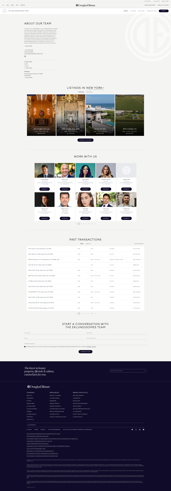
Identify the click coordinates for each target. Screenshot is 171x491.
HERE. (28, 477)
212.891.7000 (44, 464)
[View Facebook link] (132, 429)
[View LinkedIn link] (143, 429)
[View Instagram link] (140, 429)
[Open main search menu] (3, 5)
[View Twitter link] (136, 429)
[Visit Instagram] (25, 56)
